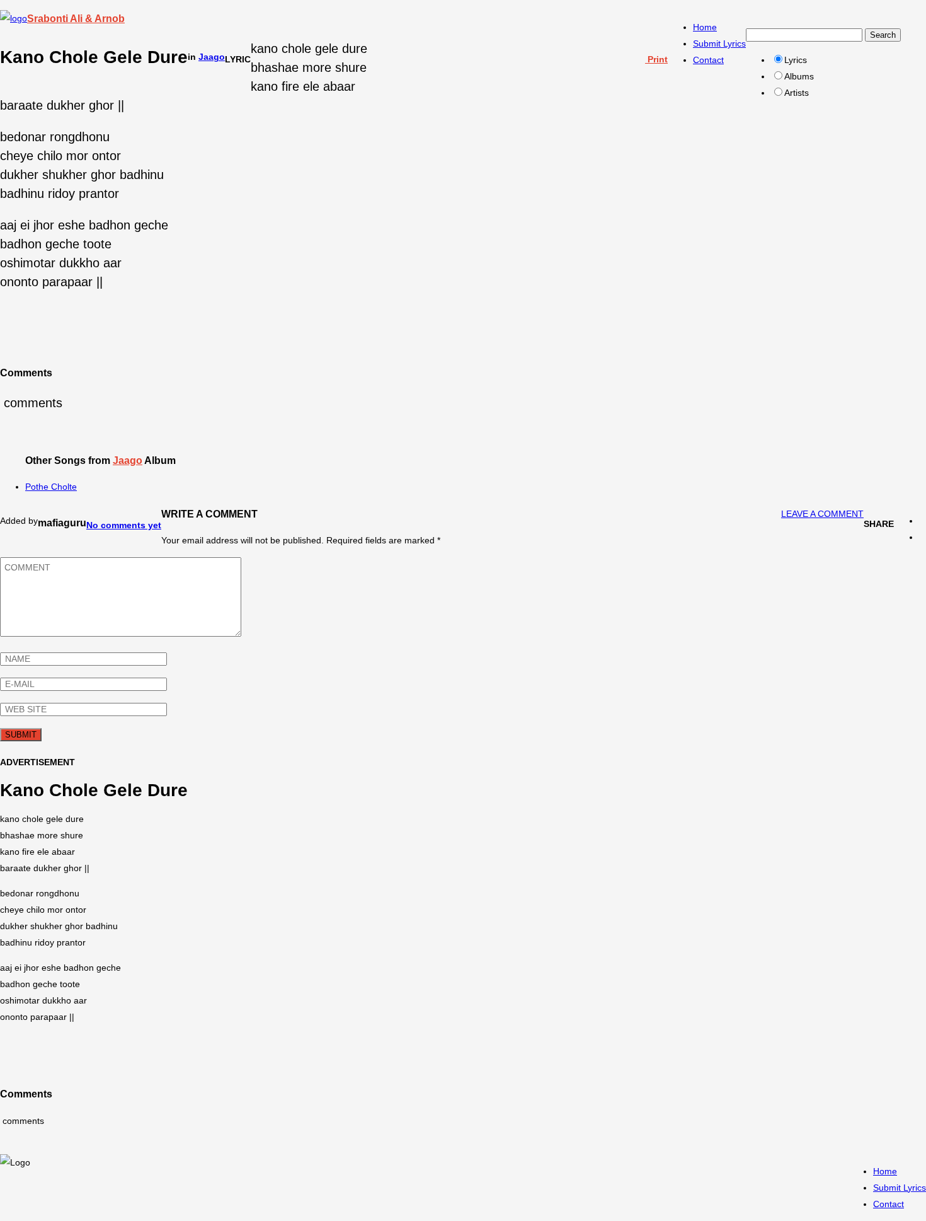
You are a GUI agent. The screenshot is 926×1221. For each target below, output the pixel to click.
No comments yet (123, 525)
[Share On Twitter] (922, 537)
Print (656, 59)
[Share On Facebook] (922, 521)
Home (705, 27)
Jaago (211, 57)
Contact (708, 60)
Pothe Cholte (51, 487)
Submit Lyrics (719, 43)
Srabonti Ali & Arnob (76, 18)
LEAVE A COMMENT (822, 514)
